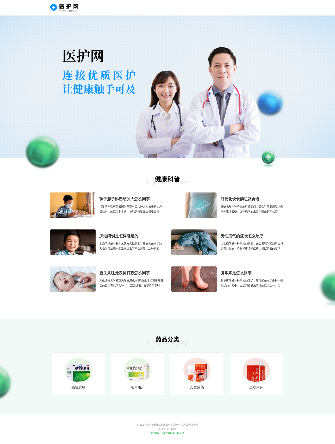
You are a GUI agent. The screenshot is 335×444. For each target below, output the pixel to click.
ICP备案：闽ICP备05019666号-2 (167, 433)
